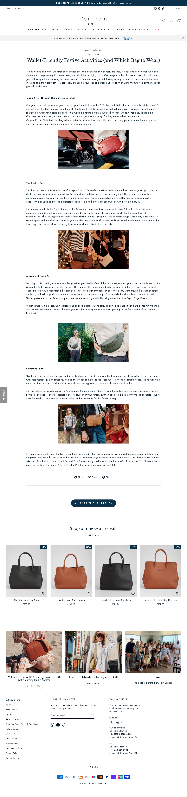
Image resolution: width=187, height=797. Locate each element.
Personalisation (12, 743)
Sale (156, 29)
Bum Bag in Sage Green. (134, 298)
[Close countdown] (183, 38)
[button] (44, 593)
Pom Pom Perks (138, 29)
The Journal (96, 50)
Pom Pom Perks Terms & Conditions (22, 724)
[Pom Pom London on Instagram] (52, 725)
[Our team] (153, 652)
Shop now (34, 686)
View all (93, 535)
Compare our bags (14, 748)
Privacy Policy (12, 753)
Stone (91, 216)
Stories (119, 29)
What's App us (115, 722)
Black (81, 216)
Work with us (11, 738)
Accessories (101, 29)
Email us (113, 716)
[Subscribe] (92, 715)
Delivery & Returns (14, 699)
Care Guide (11, 733)
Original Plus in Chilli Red (39, 120)
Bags (55, 29)
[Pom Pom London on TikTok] (63, 725)
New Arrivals (37, 29)
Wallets (82, 29)
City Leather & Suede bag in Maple (84, 391)
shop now (93, 683)
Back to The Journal (95, 503)
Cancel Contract (13, 758)
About (8, 8)
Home (86, 50)
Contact (17, 8)
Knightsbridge (138, 209)
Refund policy (12, 728)
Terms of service (13, 719)
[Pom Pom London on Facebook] (58, 725)
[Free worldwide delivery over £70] (93, 652)
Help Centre (11, 709)
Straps (67, 29)
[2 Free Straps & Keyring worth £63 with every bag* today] (34, 652)
